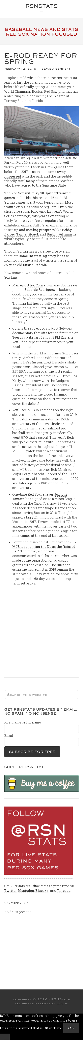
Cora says (47, 308)
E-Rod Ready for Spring (40, 59)
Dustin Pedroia (35, 265)
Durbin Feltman (59, 234)
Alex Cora (35, 285)
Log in (62, 1003)
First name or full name (22, 722)
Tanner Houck (27, 234)
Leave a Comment (56, 68)
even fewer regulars (42, 220)
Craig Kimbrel (23, 358)
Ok (71, 1028)
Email (8, 735)
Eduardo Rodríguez (40, 289)
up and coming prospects (34, 230)
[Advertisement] (41, 630)
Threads (63, 890)
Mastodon (26, 890)
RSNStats (41, 6)
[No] (5, 1037)
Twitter (10, 890)
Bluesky (42, 890)
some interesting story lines (42, 256)
